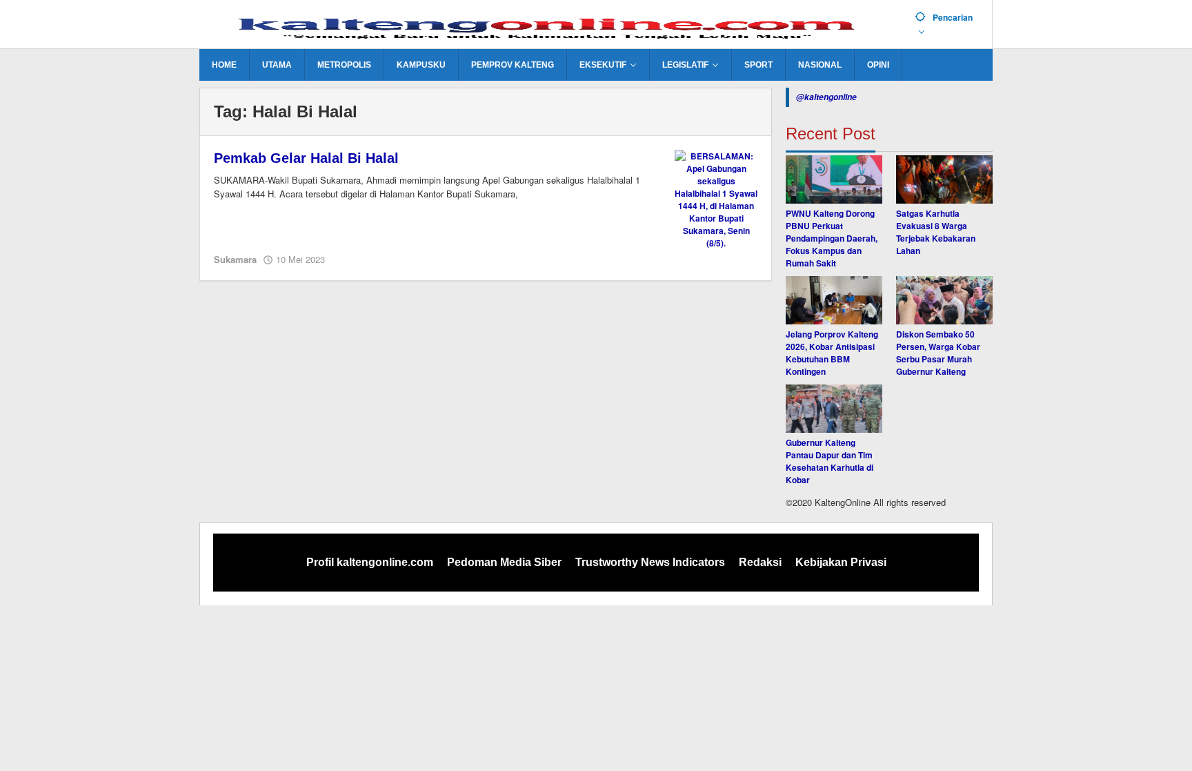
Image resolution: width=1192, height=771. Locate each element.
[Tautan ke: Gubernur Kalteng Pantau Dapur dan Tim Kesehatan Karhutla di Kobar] (834, 408)
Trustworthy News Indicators (650, 562)
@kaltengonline (826, 97)
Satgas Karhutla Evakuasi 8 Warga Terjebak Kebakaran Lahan (935, 232)
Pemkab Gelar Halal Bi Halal (306, 158)
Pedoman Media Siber (504, 562)
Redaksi (760, 562)
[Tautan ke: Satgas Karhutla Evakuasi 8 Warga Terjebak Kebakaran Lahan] (944, 179)
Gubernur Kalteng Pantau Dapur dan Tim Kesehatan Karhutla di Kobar (829, 461)
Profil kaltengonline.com (369, 562)
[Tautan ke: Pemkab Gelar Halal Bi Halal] (716, 198)
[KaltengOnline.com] (551, 25)
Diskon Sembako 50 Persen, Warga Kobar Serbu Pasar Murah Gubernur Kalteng (938, 353)
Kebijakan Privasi (840, 562)
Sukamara (235, 259)
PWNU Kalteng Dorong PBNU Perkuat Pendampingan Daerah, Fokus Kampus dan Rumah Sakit (831, 238)
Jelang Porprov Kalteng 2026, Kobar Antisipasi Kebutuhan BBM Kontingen (832, 353)
